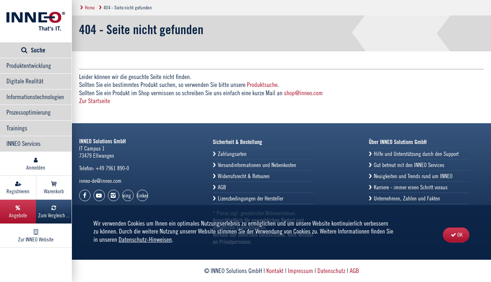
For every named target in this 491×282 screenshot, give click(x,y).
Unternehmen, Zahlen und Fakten (407, 198)
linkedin (142, 195)
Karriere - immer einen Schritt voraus (411, 187)
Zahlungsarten (232, 153)
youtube (99, 195)
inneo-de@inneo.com (100, 180)
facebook (85, 195)
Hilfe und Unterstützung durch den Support (416, 153)
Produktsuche (262, 84)
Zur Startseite (94, 101)
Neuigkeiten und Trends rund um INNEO (413, 176)
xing (127, 195)
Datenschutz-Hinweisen (145, 239)
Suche (38, 50)
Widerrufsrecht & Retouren (244, 176)
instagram (113, 195)
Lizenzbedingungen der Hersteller (250, 198)
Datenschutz (331, 270)
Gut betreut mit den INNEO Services (409, 164)
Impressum (300, 270)
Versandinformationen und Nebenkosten (257, 164)
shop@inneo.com (303, 93)
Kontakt (275, 270)
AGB (222, 187)
